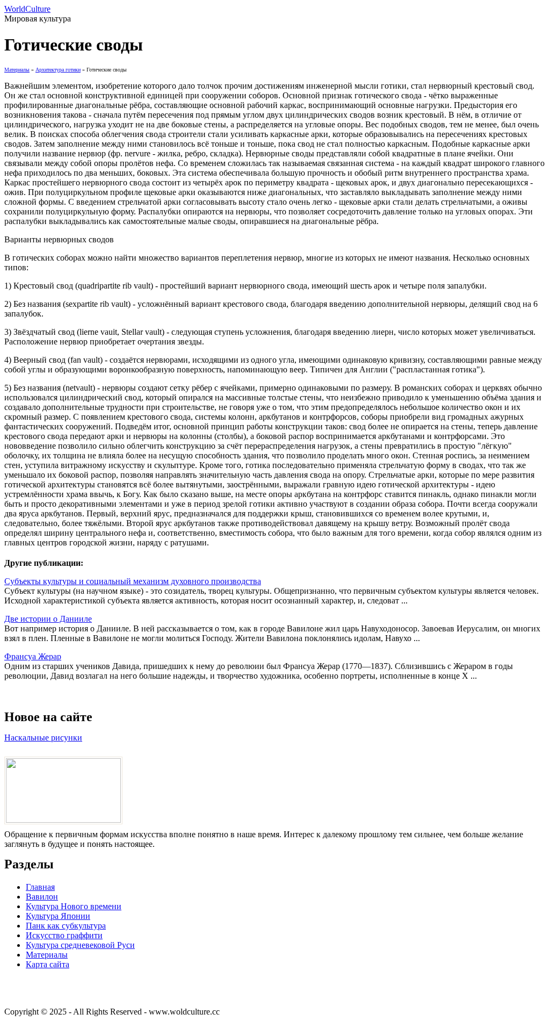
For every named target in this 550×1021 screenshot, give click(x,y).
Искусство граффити (64, 935)
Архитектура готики (58, 70)
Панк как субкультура (66, 925)
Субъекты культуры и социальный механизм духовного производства (132, 581)
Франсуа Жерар (32, 656)
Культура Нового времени (73, 906)
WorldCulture (27, 8)
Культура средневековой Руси (80, 945)
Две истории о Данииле (48, 618)
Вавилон (42, 896)
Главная (40, 886)
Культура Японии (58, 916)
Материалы (17, 70)
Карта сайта (47, 964)
